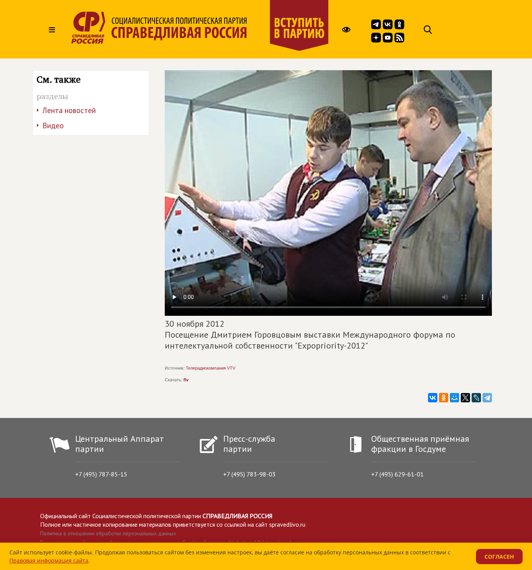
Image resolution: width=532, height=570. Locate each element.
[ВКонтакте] (432, 397)
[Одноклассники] (443, 397)
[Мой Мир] (454, 397)
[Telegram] (487, 397)
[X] (465, 397)
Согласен (499, 556)
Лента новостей (69, 110)
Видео (53, 125)
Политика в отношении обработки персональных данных (108, 533)
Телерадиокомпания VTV (210, 368)
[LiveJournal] (476, 397)
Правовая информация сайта (48, 560)
